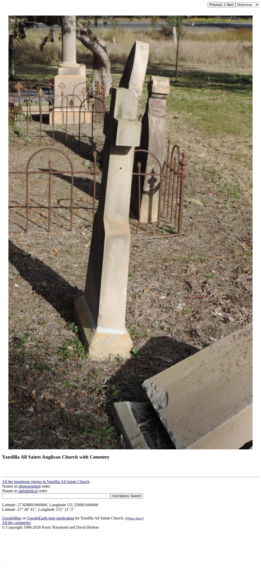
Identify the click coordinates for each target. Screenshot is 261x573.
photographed (29, 486)
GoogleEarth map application (51, 518)
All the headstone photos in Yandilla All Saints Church (45, 481)
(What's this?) (134, 518)
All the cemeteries (16, 522)
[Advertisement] (130, 547)
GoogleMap (11, 518)
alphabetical (27, 491)
